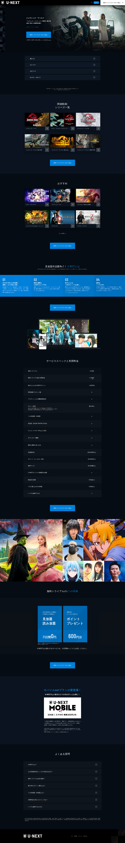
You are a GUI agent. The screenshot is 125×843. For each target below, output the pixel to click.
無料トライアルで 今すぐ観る (111, 3)
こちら (49, 40)
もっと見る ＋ (62, 233)
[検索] (91, 2)
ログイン (96, 2)
